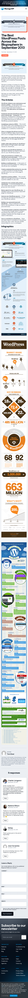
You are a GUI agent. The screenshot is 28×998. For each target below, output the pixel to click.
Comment (4, 870)
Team (17, 959)
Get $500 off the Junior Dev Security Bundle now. (16, 4)
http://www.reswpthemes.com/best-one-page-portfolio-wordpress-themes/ (13, 793)
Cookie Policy (19, 973)
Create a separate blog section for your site (13, 169)
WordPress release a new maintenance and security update (13, 104)
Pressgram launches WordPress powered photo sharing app (13, 114)
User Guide (19, 949)
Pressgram (16, 115)
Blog (2, 951)
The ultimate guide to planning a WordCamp (14, 209)
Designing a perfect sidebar (9, 176)
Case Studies (5, 959)
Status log (19, 963)
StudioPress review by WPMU (9, 124)
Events (3, 973)
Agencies (3, 963)
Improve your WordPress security (10, 196)
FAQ (17, 951)
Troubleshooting (20, 947)
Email (3, 893)
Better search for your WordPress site (12, 190)
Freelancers (4, 961)
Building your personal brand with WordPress (10, 202)
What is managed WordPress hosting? (12, 131)
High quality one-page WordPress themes (13, 137)
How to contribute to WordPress (10, 218)
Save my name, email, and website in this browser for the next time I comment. (14, 909)
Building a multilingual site (8, 163)
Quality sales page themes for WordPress (13, 143)
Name (3, 886)
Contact (18, 961)
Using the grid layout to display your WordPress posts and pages (11, 156)
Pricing (3, 949)
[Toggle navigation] (26, 9)
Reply (5, 798)
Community (4, 971)
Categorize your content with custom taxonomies (12, 183)
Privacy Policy (19, 971)
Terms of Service (20, 975)
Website (3, 901)
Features (3, 947)
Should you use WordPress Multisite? (11, 149)
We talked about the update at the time (13, 109)
